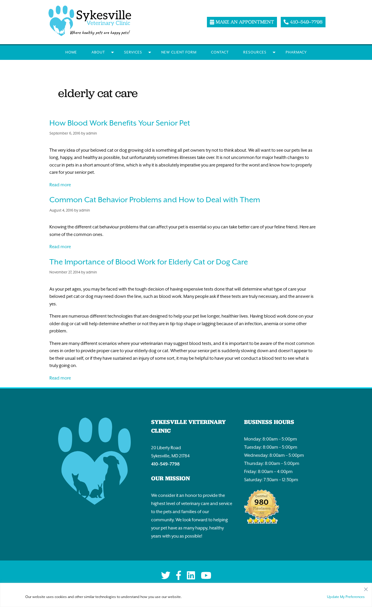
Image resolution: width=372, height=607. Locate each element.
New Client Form (178, 52)
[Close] (365, 587)
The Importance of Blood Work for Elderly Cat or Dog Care (148, 261)
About (98, 52)
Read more (60, 184)
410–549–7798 (165, 463)
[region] (186, 595)
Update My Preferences (346, 597)
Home (71, 52)
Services (133, 52)
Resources (255, 52)
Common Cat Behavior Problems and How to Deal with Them (154, 199)
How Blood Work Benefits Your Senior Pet (119, 123)
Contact (220, 52)
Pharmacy (296, 52)
